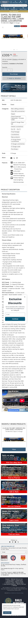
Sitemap (15, 585)
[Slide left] (11, 49)
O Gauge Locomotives (18, 144)
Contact (7, 579)
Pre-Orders (14, 149)
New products (15, 137)
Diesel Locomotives (17, 126)
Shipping (15, 59)
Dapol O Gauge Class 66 (17, 123)
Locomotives (15, 134)
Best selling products (17, 109)
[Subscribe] (25, 552)
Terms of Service (21, 584)
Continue (15, 319)
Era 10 (13, 129)
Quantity (4, 67)
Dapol (11, 23)
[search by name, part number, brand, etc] (2, 5)
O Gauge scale (15, 146)
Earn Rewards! (14, 11)
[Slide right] (17, 49)
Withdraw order (10, 583)
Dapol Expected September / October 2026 (17, 118)
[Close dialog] (24, 297)
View (14, 449)
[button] (11, 2)
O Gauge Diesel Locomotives (16, 140)
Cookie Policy (19, 580)
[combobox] (14, 5)
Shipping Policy (20, 583)
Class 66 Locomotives (18, 111)
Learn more (7, 612)
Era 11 (18, 129)
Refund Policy (10, 581)
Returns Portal (19, 581)
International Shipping (9, 584)
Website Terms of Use (17, 579)
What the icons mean (18, 182)
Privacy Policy (10, 580)
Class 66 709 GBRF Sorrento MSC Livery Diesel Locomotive (14, 428)
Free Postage (15, 132)
